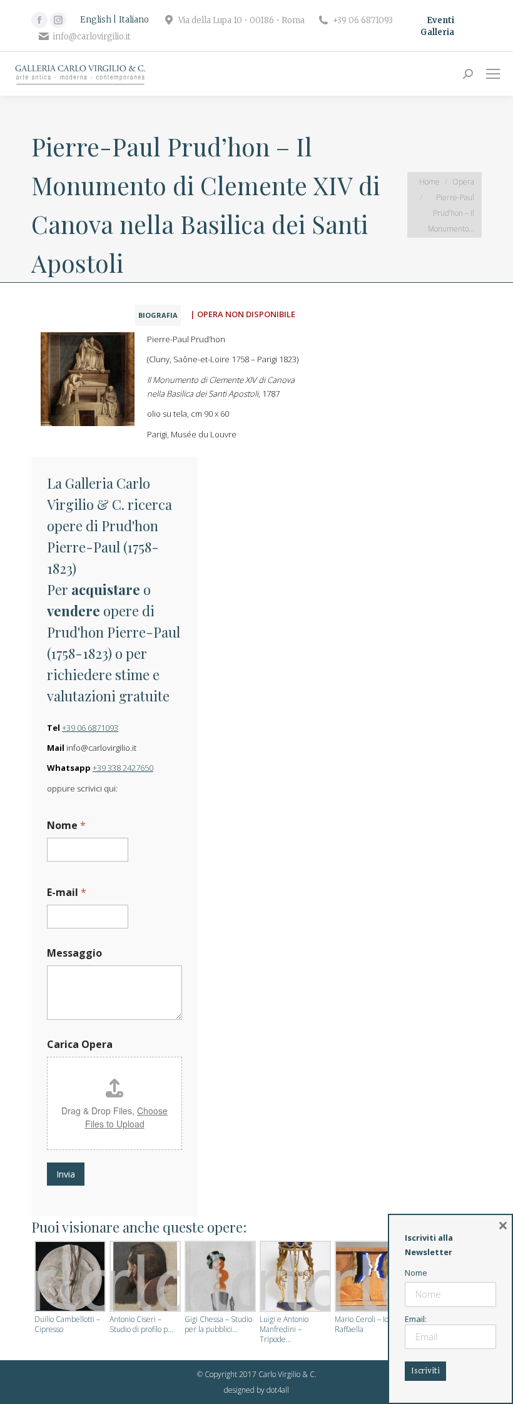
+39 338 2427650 (123, 767)
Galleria (437, 32)
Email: (416, 1319)
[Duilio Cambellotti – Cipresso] (68, 1278)
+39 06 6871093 (90, 727)
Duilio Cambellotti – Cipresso (67, 1325)
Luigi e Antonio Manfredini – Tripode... (284, 1330)
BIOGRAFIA (158, 315)
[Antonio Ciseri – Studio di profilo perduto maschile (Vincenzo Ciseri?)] (143, 1278)
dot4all (278, 1390)
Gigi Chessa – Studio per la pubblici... (218, 1325)
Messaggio (74, 953)
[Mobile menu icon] (492, 73)
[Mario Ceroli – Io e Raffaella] (369, 1278)
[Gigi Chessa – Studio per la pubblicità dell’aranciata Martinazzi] (219, 1278)
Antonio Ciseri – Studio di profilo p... (141, 1325)
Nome (66, 826)
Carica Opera (80, 1044)
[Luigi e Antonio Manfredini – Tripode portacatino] (294, 1278)
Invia (65, 1174)
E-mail (66, 892)
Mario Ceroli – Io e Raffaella (365, 1325)
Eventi (440, 20)
